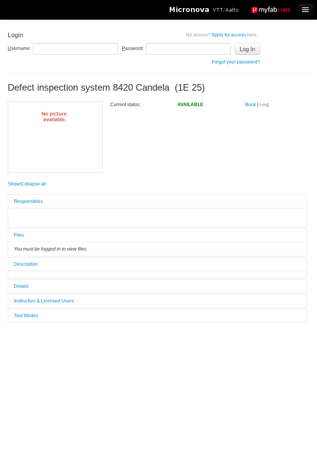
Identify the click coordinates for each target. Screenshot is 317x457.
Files (19, 235)
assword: (133, 48)
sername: (19, 48)
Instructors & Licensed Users (44, 301)
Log (263, 104)
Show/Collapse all (27, 184)
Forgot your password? (236, 62)
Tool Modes (26, 315)
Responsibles (28, 201)
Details (21, 286)
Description (26, 264)
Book (250, 104)
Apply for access (223, 35)
